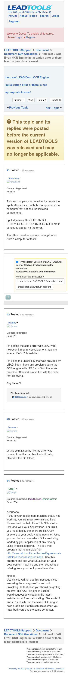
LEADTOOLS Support (18, 50)
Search (44, 15)
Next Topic (52, 108)
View (30, 99)
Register (14, 21)
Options (18, 99)
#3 (8, 419)
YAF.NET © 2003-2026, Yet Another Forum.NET (45, 668)
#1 (8, 170)
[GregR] (12, 491)
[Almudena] (13, 181)
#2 (8, 314)
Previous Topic (18, 107)
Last (40, 99)
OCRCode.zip (20, 397)
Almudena (13, 178)
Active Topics (29, 15)
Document (42, 50)
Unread (55, 99)
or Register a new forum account (34, 287)
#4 (8, 480)
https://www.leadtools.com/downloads (36, 271)
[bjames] (12, 325)
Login (55, 15)
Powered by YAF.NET (16, 668)
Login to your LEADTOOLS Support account (40, 281)
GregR (11, 488)
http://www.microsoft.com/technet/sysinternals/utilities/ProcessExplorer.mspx (34, 555)
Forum (12, 15)
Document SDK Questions (21, 54)
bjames (12, 322)
